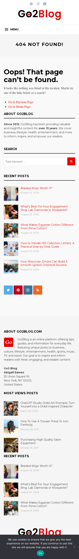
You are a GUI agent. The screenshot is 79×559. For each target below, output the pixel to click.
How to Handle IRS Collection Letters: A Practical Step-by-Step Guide (47, 244)
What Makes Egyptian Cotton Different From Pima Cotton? (47, 226)
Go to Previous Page (20, 102)
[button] (11, 29)
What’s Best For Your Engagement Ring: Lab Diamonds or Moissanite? (44, 208)
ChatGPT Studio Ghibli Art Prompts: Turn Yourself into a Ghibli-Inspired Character (48, 404)
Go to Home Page (19, 106)
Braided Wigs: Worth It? (37, 188)
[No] (74, 547)
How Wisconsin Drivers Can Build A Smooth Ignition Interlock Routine (44, 263)
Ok (40, 553)
